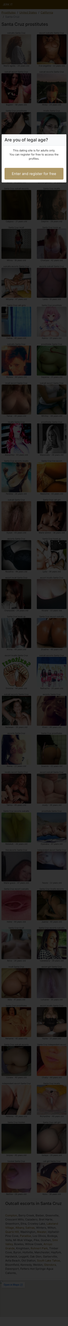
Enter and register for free (34, 174)
